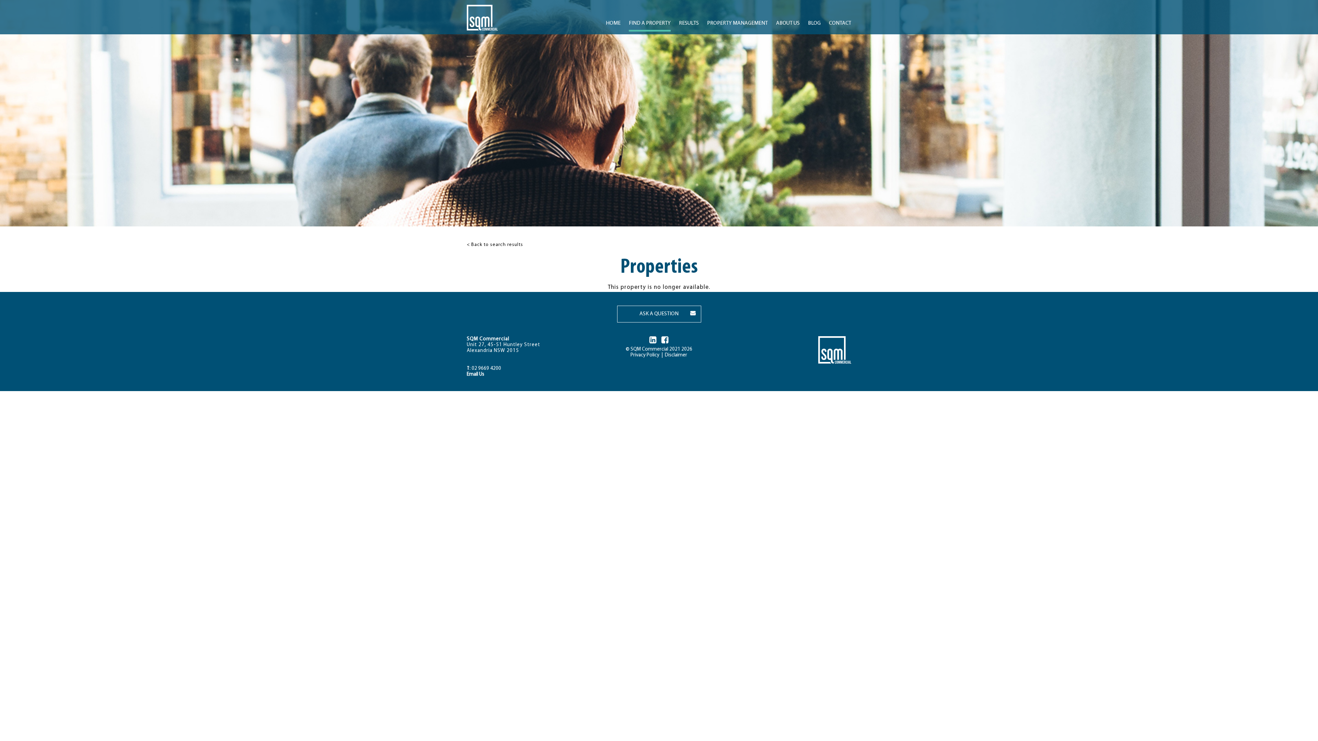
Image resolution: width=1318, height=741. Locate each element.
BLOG (814, 23)
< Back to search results (495, 244)
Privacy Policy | (647, 355)
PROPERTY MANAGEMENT (737, 23)
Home (613, 23)
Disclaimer (675, 355)
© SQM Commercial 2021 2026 (659, 349)
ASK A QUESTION (659, 314)
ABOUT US (788, 23)
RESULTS (689, 23)
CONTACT (840, 23)
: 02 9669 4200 (484, 368)
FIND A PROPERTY (650, 23)
